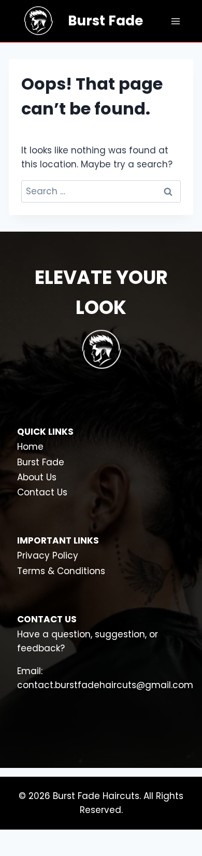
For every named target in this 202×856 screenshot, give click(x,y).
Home (30, 446)
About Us (36, 477)
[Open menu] (175, 21)
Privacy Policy (47, 555)
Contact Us (42, 492)
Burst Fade (40, 462)
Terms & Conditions (61, 571)
